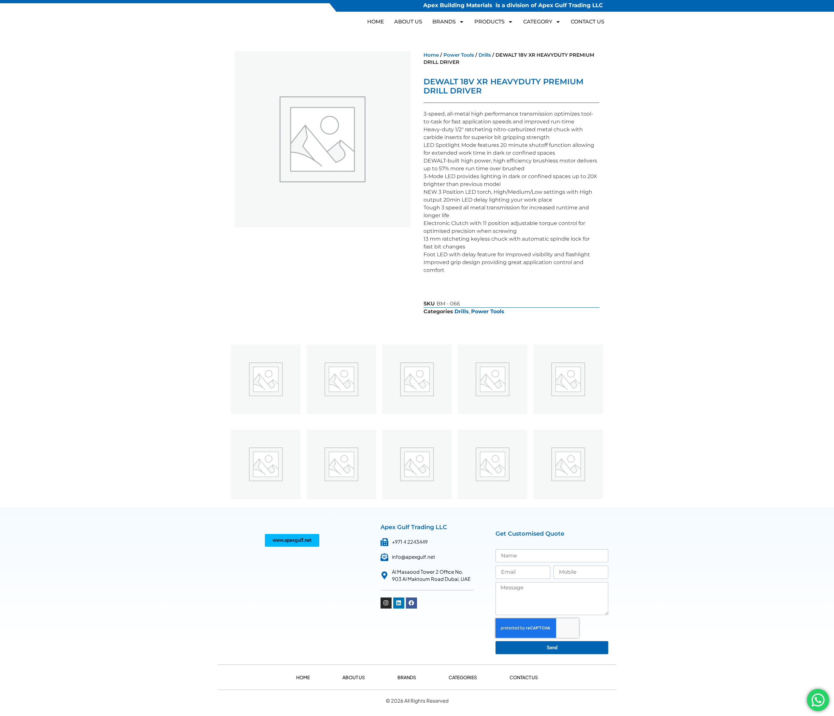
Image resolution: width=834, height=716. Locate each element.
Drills (485, 55)
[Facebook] (411, 603)
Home (375, 22)
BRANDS (444, 22)
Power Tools (458, 55)
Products (489, 22)
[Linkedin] (398, 603)
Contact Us (587, 22)
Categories (463, 677)
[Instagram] (386, 603)
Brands (406, 677)
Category (537, 22)
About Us (408, 22)
